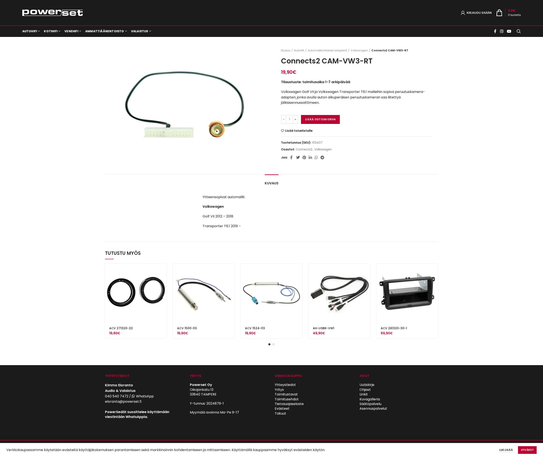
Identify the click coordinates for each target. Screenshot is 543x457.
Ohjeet (365, 389)
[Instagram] (502, 31)
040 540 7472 (116, 396)
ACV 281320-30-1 (394, 328)
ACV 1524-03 (255, 328)
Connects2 (304, 149)
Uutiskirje (367, 384)
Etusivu (285, 50)
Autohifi (299, 50)
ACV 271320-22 (121, 328)
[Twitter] (298, 157)
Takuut (280, 413)
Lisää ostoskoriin (320, 119)
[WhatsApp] (316, 157)
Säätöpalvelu (370, 403)
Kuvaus (271, 183)
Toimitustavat (286, 394)
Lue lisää (506, 450)
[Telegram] (322, 157)
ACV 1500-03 (187, 328)
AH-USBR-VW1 (323, 328)
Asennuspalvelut (373, 408)
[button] (163, 270)
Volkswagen (359, 50)
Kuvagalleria (370, 399)
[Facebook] (496, 31)
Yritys (279, 389)
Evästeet (282, 408)
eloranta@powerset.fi (123, 401)
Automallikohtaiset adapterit (327, 50)
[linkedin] (310, 157)
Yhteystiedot (285, 384)
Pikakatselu (163, 280)
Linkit (364, 394)
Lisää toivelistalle (299, 130)
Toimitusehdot (287, 399)
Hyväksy (527, 450)
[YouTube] (509, 31)
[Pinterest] (304, 157)
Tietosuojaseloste (289, 403)
